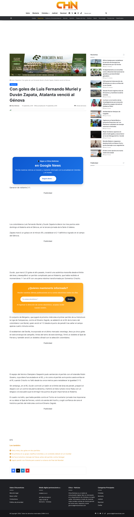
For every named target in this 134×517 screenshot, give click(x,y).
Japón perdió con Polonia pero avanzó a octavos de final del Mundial (37, 460)
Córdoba (45, 13)
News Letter (13, 496)
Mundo (65, 18)
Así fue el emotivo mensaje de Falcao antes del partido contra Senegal (37, 457)
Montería (35, 13)
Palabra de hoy (80, 18)
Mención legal (14, 493)
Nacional (63, 13)
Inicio (28, 13)
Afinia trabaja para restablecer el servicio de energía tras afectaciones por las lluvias (113, 62)
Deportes (40, 18)
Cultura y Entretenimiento (53, 18)
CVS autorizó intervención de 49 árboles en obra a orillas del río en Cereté (113, 83)
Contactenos (14, 499)
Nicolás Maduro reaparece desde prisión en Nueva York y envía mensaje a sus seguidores (113, 143)
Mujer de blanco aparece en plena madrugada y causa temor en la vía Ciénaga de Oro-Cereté (113, 134)
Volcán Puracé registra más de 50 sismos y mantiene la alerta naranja (113, 93)
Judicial (54, 13)
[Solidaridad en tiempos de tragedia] (96, 114)
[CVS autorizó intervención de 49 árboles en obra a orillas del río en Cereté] (96, 84)
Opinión (71, 18)
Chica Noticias (15, 105)
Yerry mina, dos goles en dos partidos (25, 450)
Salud (95, 18)
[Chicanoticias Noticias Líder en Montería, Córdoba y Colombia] (67, 5)
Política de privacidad (16, 502)
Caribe (34, 18)
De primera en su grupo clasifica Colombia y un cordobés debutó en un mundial (41, 454)
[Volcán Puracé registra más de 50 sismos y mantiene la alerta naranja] (96, 93)
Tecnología (102, 18)
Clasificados (119, 18)
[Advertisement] (67, 37)
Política (89, 18)
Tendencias (110, 18)
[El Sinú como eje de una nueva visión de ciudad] (96, 153)
